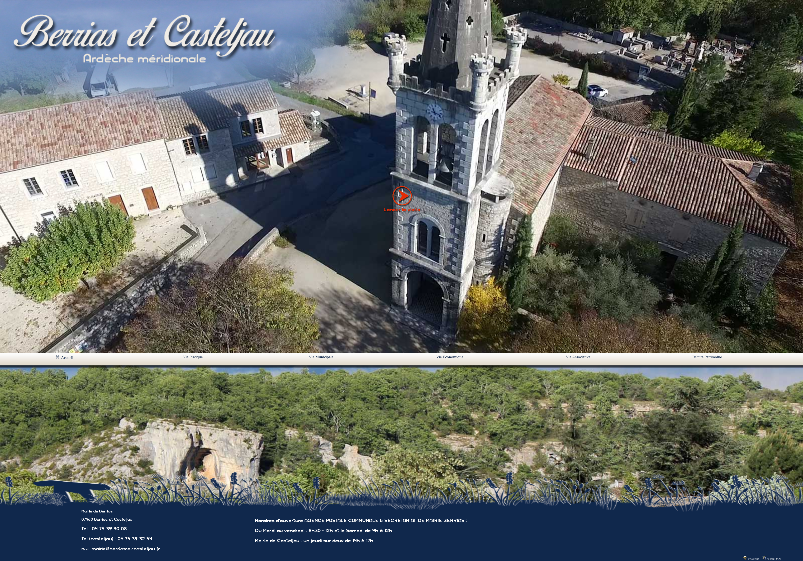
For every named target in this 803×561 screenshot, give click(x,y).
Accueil (66, 357)
